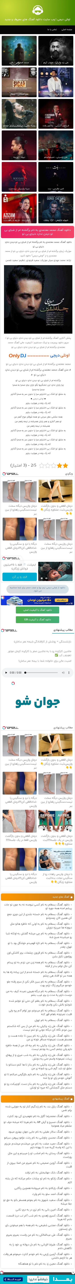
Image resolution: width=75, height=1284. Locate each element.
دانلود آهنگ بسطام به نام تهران (52, 1020)
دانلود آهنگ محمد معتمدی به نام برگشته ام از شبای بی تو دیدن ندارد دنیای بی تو (37, 232)
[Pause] (42, 578)
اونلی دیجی (38, 398)
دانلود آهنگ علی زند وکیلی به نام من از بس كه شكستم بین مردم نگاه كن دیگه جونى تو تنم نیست (39, 1028)
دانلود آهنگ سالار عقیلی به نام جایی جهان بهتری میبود (38, 1132)
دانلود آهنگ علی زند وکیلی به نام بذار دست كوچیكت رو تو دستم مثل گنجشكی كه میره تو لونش (38, 1086)
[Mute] (46, 578)
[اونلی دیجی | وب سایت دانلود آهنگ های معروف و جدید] (38, 10)
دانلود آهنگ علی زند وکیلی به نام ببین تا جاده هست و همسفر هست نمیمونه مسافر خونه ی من (40, 1037)
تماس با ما (52, 29)
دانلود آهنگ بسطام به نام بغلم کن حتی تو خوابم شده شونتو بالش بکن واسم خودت (40, 1003)
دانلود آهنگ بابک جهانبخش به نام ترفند (47, 1173)
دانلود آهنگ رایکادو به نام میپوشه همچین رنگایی (41, 1188)
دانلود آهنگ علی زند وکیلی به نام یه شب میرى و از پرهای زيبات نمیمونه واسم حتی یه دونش (39, 1057)
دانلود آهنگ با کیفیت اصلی (37, 610)
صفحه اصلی (67, 29)
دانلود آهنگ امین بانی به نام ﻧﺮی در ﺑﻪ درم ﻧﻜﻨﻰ (42, 1210)
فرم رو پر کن (19, 577)
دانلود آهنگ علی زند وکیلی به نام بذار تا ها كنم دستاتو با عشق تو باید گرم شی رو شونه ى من (39, 1066)
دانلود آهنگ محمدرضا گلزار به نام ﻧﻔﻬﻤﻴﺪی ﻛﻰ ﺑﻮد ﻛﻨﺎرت (38, 1116)
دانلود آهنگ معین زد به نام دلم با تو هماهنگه (43, 1264)
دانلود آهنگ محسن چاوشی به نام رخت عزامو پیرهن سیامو (36, 1138)
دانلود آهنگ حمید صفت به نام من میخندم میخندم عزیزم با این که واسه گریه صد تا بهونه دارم (38, 1145)
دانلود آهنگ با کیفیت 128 (37, 619)
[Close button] (73, 1272)
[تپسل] (1, 1272)
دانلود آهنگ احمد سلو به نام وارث (50, 1194)
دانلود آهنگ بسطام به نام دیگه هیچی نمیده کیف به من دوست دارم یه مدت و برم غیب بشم (39, 993)
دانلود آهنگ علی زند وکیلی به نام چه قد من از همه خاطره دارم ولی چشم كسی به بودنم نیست (39, 1047)
